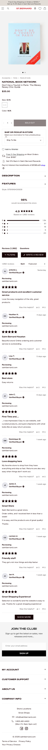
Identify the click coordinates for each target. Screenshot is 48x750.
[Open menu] (2, 8)
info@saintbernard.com (26, 717)
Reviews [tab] (9, 248)
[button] (24, 220)
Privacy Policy (25, 741)
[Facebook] (21, 728)
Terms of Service (9, 741)
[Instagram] (26, 728)
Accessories (6, 78)
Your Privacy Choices (11, 745)
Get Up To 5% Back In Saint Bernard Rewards (24, 4)
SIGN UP (24, 653)
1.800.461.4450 (22, 721)
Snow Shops (24, 713)
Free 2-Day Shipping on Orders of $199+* (24, 2)
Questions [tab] (24, 248)
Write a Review (36, 255)
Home (15, 78)
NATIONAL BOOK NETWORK (19, 82)
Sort (23, 264)
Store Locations (24, 709)
